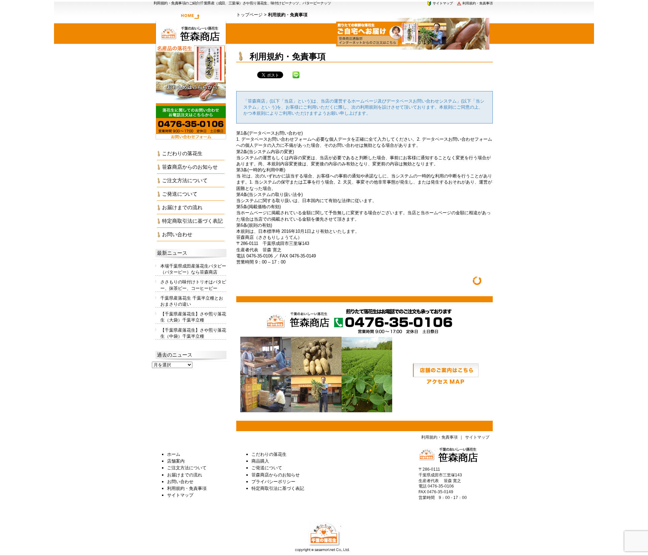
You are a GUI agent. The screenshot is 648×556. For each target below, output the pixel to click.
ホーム (173, 454)
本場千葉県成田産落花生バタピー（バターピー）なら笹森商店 (193, 269)
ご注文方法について (185, 180)
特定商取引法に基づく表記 (192, 221)
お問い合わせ (177, 234)
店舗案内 (176, 461)
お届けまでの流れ (182, 207)
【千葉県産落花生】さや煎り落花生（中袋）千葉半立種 (193, 333)
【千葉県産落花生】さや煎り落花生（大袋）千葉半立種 (193, 317)
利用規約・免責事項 (477, 3)
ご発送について (179, 194)
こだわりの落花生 (182, 153)
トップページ (249, 14)
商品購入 (260, 461)
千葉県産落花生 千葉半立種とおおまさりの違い (191, 301)
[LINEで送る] (296, 74)
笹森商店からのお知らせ (190, 167)
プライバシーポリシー (273, 481)
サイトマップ (442, 3)
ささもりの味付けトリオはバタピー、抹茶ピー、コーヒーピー (193, 284)
